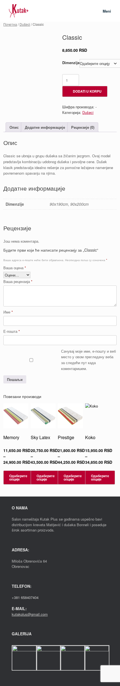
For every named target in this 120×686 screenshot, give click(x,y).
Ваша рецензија (17, 281)
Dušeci (25, 24)
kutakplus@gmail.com (30, 614)
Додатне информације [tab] (45, 127)
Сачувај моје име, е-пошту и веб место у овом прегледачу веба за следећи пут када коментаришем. (88, 359)
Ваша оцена (14, 267)
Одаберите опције (18, 477)
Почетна (10, 24)
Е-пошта (11, 331)
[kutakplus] (18, 11)
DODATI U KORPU (87, 91)
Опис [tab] (14, 127)
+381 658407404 (25, 597)
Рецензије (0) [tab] (82, 127)
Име (8, 312)
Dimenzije (71, 62)
